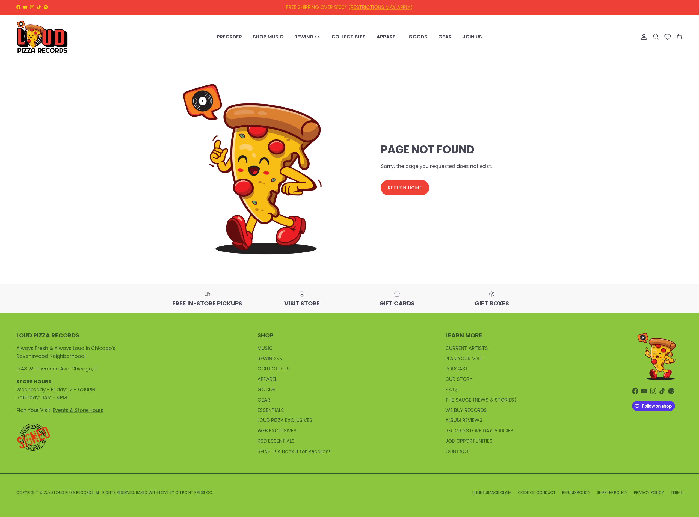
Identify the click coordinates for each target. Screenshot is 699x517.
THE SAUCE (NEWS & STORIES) (481, 399)
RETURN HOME (405, 188)
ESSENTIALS (270, 410)
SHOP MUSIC (268, 36)
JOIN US (472, 36)
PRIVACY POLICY (649, 492)
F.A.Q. (451, 389)
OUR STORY (458, 379)
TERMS (677, 492)
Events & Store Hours (78, 410)
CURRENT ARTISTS (466, 348)
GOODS (417, 36)
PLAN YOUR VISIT (464, 358)
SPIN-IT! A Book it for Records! (293, 451)
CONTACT (457, 451)
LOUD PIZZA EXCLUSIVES (284, 420)
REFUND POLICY (342, 8)
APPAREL (387, 36)
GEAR (445, 36)
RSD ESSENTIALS (276, 441)
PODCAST (456, 368)
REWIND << (307, 36)
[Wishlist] (668, 37)
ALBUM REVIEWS (463, 420)
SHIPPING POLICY (385, 8)
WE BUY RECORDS (466, 410)
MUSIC (265, 348)
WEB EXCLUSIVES (277, 430)
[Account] (642, 37)
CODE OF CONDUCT (537, 492)
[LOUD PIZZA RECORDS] (42, 37)
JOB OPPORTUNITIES (469, 441)
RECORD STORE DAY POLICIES (479, 430)
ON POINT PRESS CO (193, 492)
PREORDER (229, 36)
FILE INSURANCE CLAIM (491, 492)
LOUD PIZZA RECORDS (74, 492)
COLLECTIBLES (348, 36)
